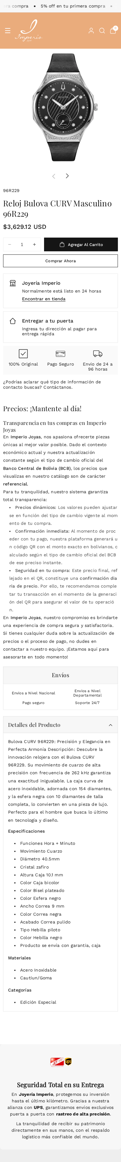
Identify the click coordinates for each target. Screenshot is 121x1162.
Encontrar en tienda (43, 298)
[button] (7, 30)
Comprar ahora (60, 260)
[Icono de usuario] (91, 30)
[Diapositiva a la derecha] (67, 176)
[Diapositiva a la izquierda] (53, 176)
